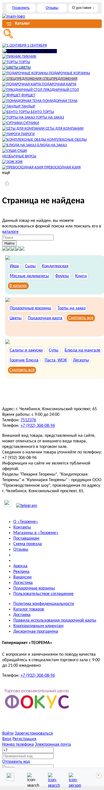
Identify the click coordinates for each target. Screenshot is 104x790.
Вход (6, 739)
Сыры (30, 266)
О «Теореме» (25, 522)
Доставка (22, 615)
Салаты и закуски (26, 350)
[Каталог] (52, 777)
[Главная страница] (7, 184)
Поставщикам (26, 538)
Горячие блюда (24, 360)
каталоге (10, 232)
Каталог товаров (28, 609)
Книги (81, 276)
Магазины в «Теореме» (35, 533)
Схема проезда (27, 544)
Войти (8, 733)
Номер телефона (18, 744)
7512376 (28, 420)
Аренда (20, 566)
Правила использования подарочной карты (54, 620)
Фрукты (62, 276)
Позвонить (21, 8)
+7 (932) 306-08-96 (38, 426)
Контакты (22, 527)
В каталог (18, 286)
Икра (14, 266)
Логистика (23, 583)
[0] (94, 777)
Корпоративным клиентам (38, 626)
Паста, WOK (56, 360)
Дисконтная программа (35, 631)
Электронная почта (53, 744)
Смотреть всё (22, 370)
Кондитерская (55, 266)
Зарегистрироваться (34, 733)
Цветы (16, 318)
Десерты (81, 360)
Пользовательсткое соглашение (43, 594)
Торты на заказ (71, 308)
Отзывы (52, 8)
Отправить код (16, 762)
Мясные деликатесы (29, 276)
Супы (54, 350)
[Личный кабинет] (73, 777)
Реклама (21, 572)
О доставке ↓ (83, 8)
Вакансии (22, 577)
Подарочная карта (45, 318)
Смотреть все (80, 318)
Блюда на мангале (82, 350)
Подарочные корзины (30, 308)
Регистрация (24, 739)
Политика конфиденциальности (43, 604)
